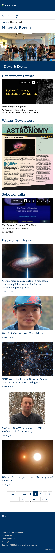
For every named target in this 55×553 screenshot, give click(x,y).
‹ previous (22, 501)
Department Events (18, 75)
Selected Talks (14, 197)
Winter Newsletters (18, 123)
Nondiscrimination (9, 545)
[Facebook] (4, 528)
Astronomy (10, 15)
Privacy (5, 549)
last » (45, 506)
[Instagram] (14, 528)
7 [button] (45, 204)
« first (11, 501)
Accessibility (7, 542)
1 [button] (29, 82)
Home (4, 22)
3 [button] (37, 82)
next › (36, 506)
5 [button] (45, 82)
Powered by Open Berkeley (12, 539)
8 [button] (49, 204)
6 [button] (49, 82)
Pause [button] (23, 82)
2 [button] (33, 82)
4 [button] (41, 82)
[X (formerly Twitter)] (9, 528)
